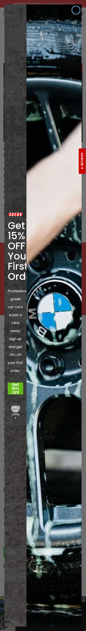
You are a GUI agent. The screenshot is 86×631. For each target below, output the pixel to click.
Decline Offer (15, 409)
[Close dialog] (76, 10)
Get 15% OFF (15, 388)
